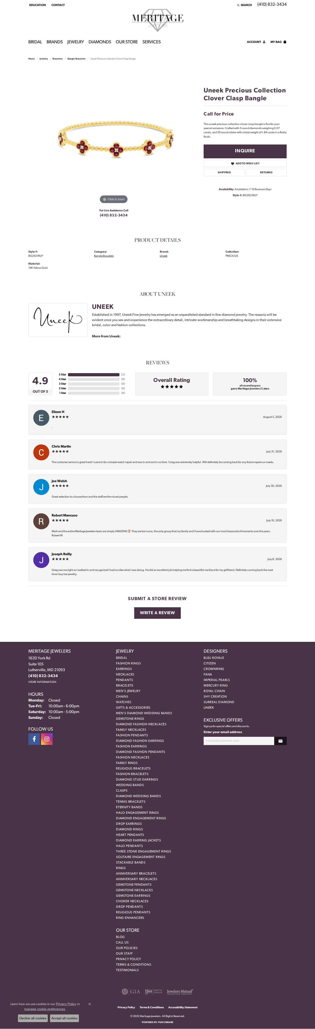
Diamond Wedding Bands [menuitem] (138, 796)
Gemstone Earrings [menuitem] (133, 896)
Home (31, 59)
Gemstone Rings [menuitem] (130, 719)
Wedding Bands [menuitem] (130, 785)
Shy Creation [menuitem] (215, 697)
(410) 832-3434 (114, 215)
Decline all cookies (32, 1018)
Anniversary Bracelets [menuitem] (136, 874)
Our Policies (127, 948)
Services (152, 42)
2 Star (62, 388)
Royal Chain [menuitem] (214, 691)
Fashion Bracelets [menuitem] (132, 774)
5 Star (62, 374)
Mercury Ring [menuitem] (216, 685)
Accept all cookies (64, 1018)
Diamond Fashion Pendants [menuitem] (140, 752)
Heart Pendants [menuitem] (130, 835)
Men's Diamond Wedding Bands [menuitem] (144, 713)
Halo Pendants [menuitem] (129, 846)
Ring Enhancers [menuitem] (130, 918)
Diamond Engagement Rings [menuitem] (141, 818)
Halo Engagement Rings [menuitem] (137, 813)
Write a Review (157, 613)
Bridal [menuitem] (121, 658)
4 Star (62, 379)
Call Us (122, 942)
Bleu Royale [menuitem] (214, 658)
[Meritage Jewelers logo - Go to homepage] (158, 20)
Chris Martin (61, 446)
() (123, 374)
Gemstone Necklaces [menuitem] (134, 890)
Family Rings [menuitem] (127, 763)
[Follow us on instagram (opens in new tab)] (47, 739)
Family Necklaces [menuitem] (131, 730)
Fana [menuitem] (208, 674)
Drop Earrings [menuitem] (129, 824)
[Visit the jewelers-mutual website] (180, 991)
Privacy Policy (128, 959)
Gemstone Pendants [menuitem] (134, 885)
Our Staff (124, 953)
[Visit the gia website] (131, 991)
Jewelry (75, 42)
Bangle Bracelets (77, 59)
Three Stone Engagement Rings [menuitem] (143, 851)
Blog (120, 937)
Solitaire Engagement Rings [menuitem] (140, 857)
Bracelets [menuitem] (124, 685)
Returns (266, 172)
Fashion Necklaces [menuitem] (132, 757)
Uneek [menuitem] (209, 708)
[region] (114, 136)
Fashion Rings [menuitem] (128, 663)
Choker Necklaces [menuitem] (132, 901)
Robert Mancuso (64, 515)
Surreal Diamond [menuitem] (219, 702)
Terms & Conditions (133, 965)
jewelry (44, 59)
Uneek (163, 256)
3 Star (62, 384)
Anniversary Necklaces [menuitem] (136, 879)
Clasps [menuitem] (122, 791)
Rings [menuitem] (121, 868)
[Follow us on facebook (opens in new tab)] (34, 739)
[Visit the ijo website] (153, 991)
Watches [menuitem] (123, 702)
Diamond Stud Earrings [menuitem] (137, 779)
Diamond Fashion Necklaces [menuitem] (141, 724)
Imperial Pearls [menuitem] (217, 680)
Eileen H (58, 412)
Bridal (35, 42)
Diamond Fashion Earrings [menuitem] (140, 741)
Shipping (224, 172)
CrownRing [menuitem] (214, 669)
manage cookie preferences (44, 1009)
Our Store (127, 42)
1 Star (62, 393)
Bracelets (58, 59)
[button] (37, 5)
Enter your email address (223, 732)
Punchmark (165, 1022)
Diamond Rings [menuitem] (129, 829)
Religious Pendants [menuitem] (133, 912)
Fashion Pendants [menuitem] (132, 735)
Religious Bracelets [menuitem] (133, 768)
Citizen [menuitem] (210, 663)
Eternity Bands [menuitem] (129, 807)
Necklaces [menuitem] (125, 674)
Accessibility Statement (182, 1007)
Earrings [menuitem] (124, 669)
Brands (55, 42)
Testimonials (127, 970)
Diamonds (100, 42)
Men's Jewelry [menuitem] (128, 691)
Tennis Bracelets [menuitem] (131, 802)
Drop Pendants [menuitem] (129, 907)
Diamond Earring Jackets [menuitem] (138, 840)
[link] (58, 5)
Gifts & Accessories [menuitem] (133, 708)
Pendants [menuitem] (124, 680)
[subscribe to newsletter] (280, 741)
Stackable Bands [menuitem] (131, 862)
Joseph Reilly (62, 554)
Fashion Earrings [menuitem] (131, 746)
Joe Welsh (59, 481)
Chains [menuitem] (122, 697)
